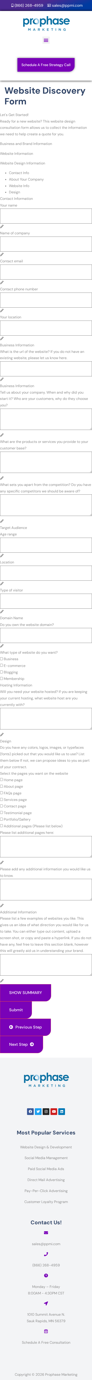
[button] (46, 40)
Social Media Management (46, 1158)
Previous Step (27, 1027)
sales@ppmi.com (46, 1244)
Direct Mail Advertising (46, 1179)
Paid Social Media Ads (46, 1169)
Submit (16, 1010)
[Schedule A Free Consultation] (46, 1331)
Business (11, 659)
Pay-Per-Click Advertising (46, 1190)
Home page (13, 780)
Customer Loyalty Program (46, 1201)
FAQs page (12, 793)
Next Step (19, 1044)
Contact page (15, 806)
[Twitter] (38, 1111)
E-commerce (14, 665)
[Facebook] (30, 1111)
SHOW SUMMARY (25, 992)
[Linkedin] (61, 1111)
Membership (14, 678)
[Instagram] (46, 1111)
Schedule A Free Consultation (46, 1342)
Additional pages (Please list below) (33, 826)
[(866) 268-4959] (46, 1254)
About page (13, 786)
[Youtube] (53, 1111)
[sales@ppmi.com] (46, 1233)
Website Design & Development (46, 1147)
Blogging (11, 672)
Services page (15, 799)
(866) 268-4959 (46, 1265)
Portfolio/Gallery (17, 819)
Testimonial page (18, 813)
